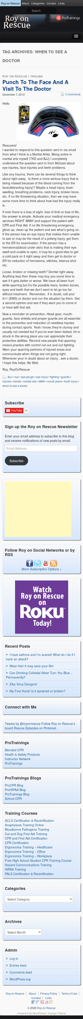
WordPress (39, 1013)
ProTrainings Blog (17, 794)
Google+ (42, 1002)
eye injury (42, 377)
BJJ (10, 377)
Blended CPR (14, 750)
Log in (14, 958)
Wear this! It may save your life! (32, 666)
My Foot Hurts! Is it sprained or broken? (37, 691)
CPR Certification (17, 842)
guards (65, 377)
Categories (37, 3)
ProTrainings (13, 763)
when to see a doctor (14, 386)
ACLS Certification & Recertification (29, 820)
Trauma (36, 76)
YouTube (46, 1002)
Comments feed (21, 972)
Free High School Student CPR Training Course (38, 860)
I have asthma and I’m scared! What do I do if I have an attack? (40, 656)
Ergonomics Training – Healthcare (28, 847)
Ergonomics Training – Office (25, 851)
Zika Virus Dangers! (23, 684)
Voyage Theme (57, 1013)
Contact (51, 3)
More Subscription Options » (42, 569)
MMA (42, 381)
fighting (54, 377)
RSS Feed (51, 1002)
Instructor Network (18, 759)
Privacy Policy (48, 993)
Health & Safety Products (22, 754)
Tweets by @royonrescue (23, 723)
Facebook (33, 1002)
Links (61, 3)
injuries (6, 381)
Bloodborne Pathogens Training (27, 829)
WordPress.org (20, 979)
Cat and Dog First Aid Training (26, 834)
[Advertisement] (38, 509)
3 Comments (71, 94)
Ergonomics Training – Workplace (28, 856)
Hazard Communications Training (28, 865)
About (25, 3)
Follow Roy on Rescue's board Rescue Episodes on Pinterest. (40, 725)
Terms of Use (69, 993)
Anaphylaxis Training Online (24, 825)
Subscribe (16, 460)
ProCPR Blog (14, 785)
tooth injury (70, 381)
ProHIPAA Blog (15, 789)
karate (17, 381)
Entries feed (18, 965)
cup (16, 377)
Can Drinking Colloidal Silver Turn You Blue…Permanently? (39, 675)
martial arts (30, 381)
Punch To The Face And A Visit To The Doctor (35, 85)
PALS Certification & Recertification (29, 873)
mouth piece (54, 381)
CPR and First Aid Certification (26, 838)
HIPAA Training (15, 869)
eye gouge (27, 377)
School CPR (13, 798)
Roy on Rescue (10, 3)
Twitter (37, 1002)
